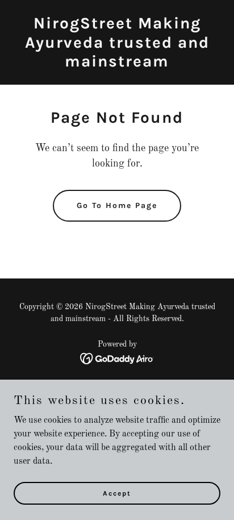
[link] (117, 64)
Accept (117, 493)
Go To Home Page (117, 205)
